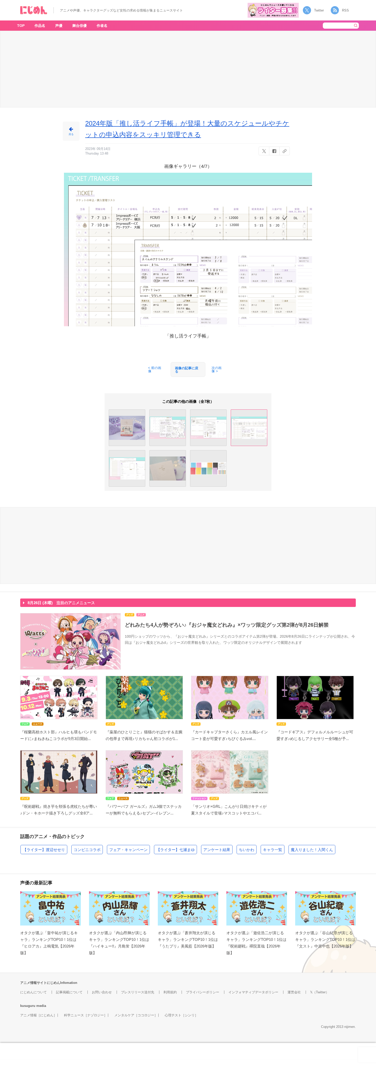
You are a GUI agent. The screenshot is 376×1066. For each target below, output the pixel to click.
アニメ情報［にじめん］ (38, 1015)
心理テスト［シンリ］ (181, 1015)
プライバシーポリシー (202, 992)
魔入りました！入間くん (312, 849)
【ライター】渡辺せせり (44, 849)
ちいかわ (246, 849)
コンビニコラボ (87, 849)
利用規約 (170, 992)
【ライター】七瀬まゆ (175, 849)
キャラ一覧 (272, 849)
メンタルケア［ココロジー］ (136, 1015)
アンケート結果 (216, 849)
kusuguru (27, 1006)
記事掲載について (69, 992)
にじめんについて (33, 992)
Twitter (319, 10)
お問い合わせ (102, 992)
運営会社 (294, 992)
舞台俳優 (79, 26)
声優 (58, 26)
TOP (21, 26)
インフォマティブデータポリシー (253, 992)
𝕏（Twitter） (319, 992)
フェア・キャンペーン (128, 849)
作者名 (102, 26)
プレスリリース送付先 (137, 992)
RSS (345, 10)
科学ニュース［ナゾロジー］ (85, 1015)
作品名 (40, 26)
